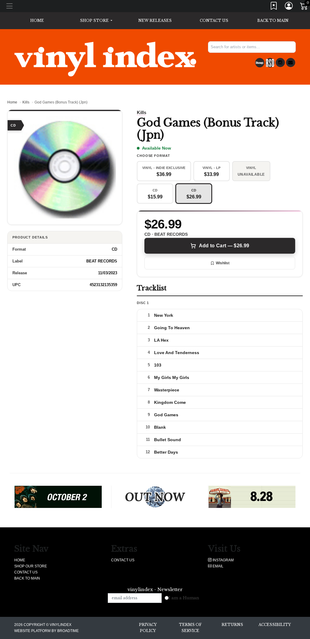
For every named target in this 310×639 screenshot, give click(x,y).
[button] (96, 20)
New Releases (155, 20)
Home (12, 102)
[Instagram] (280, 62)
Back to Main (273, 20)
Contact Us (214, 20)
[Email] (290, 62)
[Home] (105, 59)
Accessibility (275, 624)
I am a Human (184, 597)
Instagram (223, 560)
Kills (25, 102)
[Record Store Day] (270, 62)
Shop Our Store (30, 566)
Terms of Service (190, 627)
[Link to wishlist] (274, 7)
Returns (232, 624)
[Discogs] (260, 62)
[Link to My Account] (289, 7)
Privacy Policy (148, 627)
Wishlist (222, 263)
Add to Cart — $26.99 (224, 245)
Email (217, 566)
